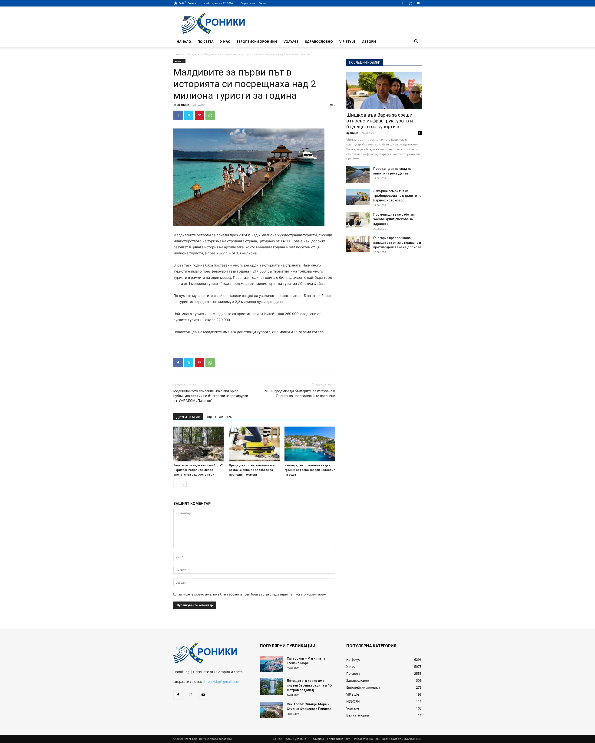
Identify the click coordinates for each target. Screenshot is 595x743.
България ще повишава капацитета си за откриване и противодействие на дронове (397, 242)
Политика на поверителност (330, 739)
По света (206, 41)
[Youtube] (418, 3)
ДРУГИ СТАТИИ (188, 417)
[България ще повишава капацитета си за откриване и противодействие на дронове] (358, 244)
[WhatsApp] (210, 115)
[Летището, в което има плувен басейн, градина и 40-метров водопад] (271, 686)
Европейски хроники (257, 41)
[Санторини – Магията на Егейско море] (271, 664)
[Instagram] (410, 3)
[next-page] (184, 484)
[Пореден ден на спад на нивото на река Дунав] (358, 174)
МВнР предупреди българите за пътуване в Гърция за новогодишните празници (300, 393)
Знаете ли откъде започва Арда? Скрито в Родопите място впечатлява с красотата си (198, 470)
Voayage (291, 41)
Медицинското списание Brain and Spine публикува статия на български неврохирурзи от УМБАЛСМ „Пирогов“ (210, 396)
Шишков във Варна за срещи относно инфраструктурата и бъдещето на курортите (379, 120)
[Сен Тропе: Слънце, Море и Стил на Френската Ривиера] (271, 710)
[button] (416, 42)
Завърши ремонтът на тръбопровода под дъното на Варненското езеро (397, 195)
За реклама (248, 3)
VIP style (347, 41)
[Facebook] (402, 3)
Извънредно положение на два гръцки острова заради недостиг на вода (309, 470)
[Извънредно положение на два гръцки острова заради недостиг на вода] (309, 444)
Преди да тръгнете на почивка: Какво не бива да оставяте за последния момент (252, 470)
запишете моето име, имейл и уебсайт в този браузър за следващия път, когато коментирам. (252, 594)
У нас (225, 41)
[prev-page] (176, 484)
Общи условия (296, 739)
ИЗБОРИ (369, 41)
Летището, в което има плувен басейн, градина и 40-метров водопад (310, 685)
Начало (184, 41)
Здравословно (319, 41)
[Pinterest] (199, 115)
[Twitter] (188, 115)
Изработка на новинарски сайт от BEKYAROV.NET (388, 739)
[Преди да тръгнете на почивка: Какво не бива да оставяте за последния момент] (254, 444)
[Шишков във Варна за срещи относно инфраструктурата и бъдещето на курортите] (384, 90)
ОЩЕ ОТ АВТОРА (219, 417)
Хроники (183, 104)
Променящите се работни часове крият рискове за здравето (394, 219)
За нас (263, 3)
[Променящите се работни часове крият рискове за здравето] (358, 220)
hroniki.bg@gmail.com (221, 681)
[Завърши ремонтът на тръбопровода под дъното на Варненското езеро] (358, 197)
